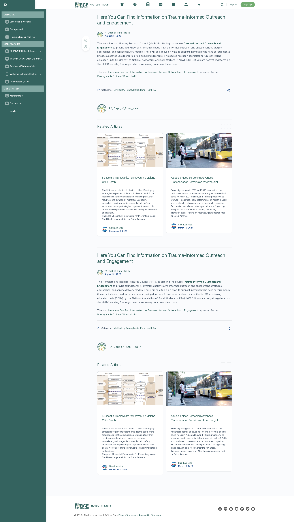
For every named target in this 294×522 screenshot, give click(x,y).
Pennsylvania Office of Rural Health (117, 76)
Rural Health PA (148, 90)
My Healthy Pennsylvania (126, 90)
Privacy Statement (128, 515)
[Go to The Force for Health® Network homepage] (92, 4)
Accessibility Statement (150, 515)
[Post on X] (86, 46)
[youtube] (253, 509)
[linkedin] (236, 509)
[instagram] (231, 509)
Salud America (116, 228)
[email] (220, 509)
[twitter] (242, 509)
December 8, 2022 (118, 231)
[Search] (222, 4)
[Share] (228, 90)
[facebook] (225, 509)
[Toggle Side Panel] (5, 4)
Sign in (233, 4)
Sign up (248, 4)
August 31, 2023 (113, 36)
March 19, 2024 (185, 228)
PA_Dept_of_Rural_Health (117, 33)
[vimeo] (247, 509)
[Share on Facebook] (86, 40)
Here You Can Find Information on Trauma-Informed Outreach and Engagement (153, 72)
